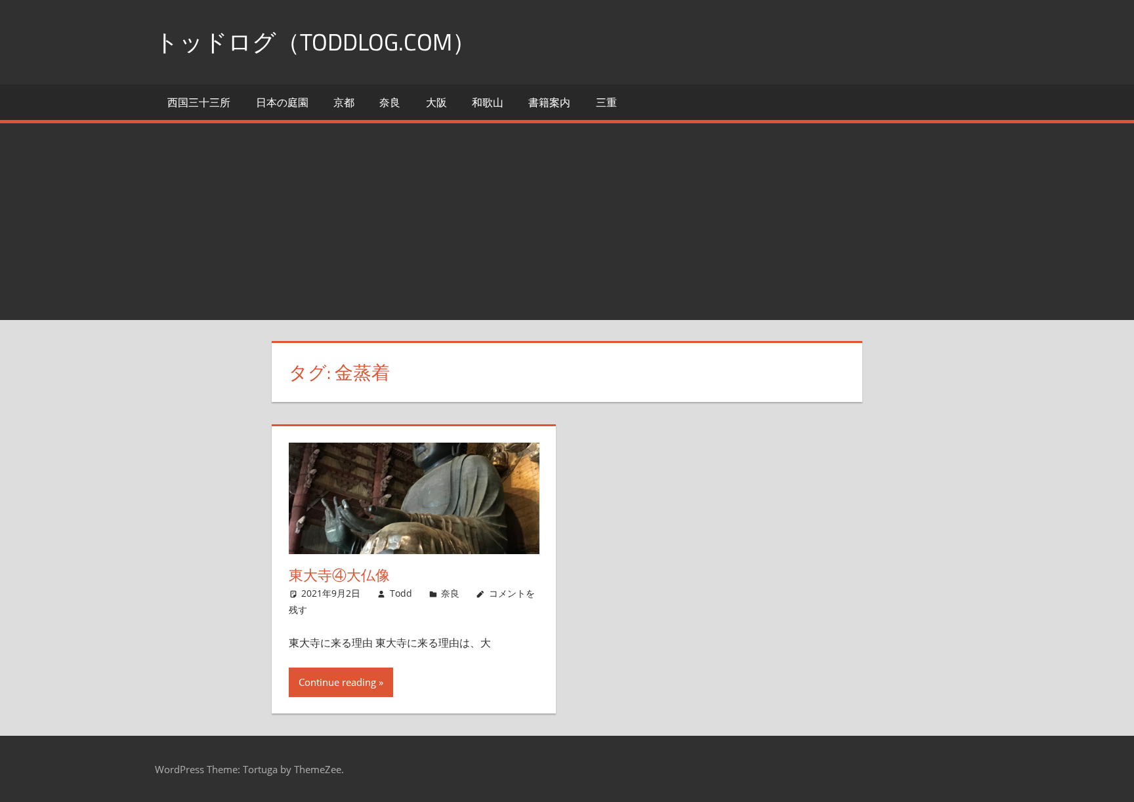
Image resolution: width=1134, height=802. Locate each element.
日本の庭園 (282, 102)
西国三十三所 (198, 102)
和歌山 (487, 102)
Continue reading (337, 682)
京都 (343, 102)
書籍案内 (549, 102)
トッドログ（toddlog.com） (315, 42)
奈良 (389, 102)
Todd (401, 593)
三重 (606, 102)
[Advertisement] (567, 221)
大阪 (436, 102)
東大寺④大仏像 (339, 575)
